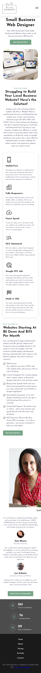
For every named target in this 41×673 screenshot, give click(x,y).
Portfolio (20, 653)
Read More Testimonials (20, 594)
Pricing (20, 649)
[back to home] (9, 7)
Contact (20, 658)
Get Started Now (20, 42)
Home (20, 639)
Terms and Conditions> (23, 667)
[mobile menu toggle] (36, 7)
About (20, 644)
